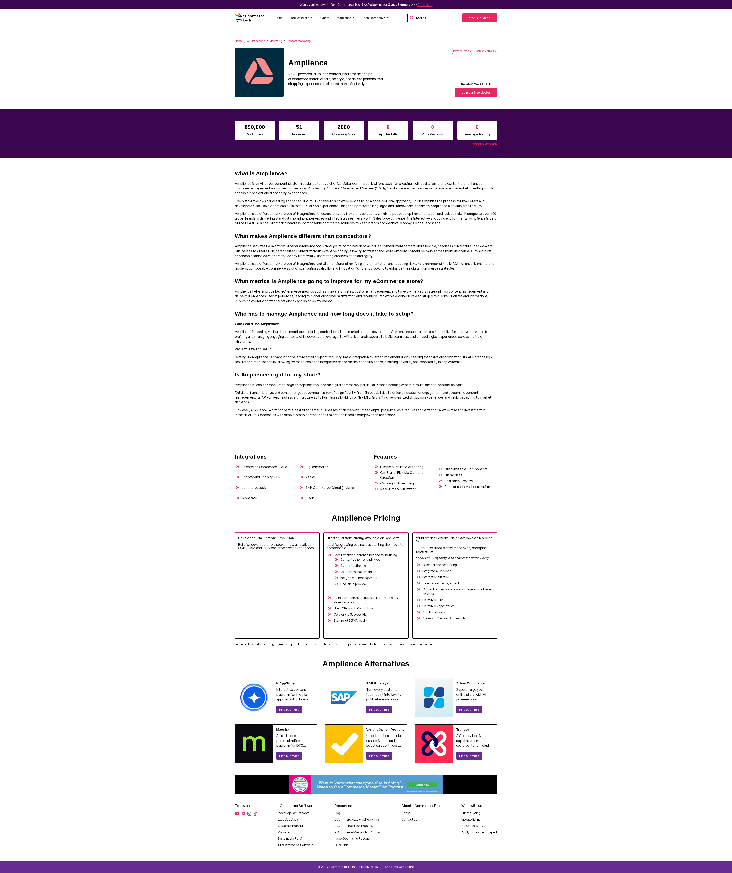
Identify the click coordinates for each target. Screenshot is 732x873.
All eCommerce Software (295, 845)
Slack (310, 498)
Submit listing (470, 813)
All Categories (256, 41)
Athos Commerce (470, 683)
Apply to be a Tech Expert (479, 832)
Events (325, 18)
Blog (338, 813)
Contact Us (409, 819)
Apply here (425, 4)
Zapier (310, 477)
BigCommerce (317, 467)
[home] (250, 17)
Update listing (471, 819)
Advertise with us (473, 826)
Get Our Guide (479, 18)
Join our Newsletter (476, 92)
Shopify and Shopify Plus (261, 477)
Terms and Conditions (398, 867)
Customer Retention (292, 826)
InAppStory (285, 683)
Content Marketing (299, 41)
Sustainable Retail (290, 838)
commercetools (254, 487)
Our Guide (342, 845)
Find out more (289, 710)
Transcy (462, 729)
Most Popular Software (294, 813)
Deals (278, 18)
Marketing (276, 41)
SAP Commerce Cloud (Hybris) (330, 487)
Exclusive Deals (288, 819)
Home (239, 41)
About (405, 813)
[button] (301, 17)
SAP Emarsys (377, 683)
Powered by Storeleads (484, 143)
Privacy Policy (368, 867)
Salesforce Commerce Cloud (264, 467)
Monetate (249, 498)
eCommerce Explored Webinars (357, 819)
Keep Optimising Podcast (352, 838)
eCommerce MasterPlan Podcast (358, 832)
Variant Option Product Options (385, 730)
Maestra (282, 729)
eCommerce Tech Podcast (354, 826)
